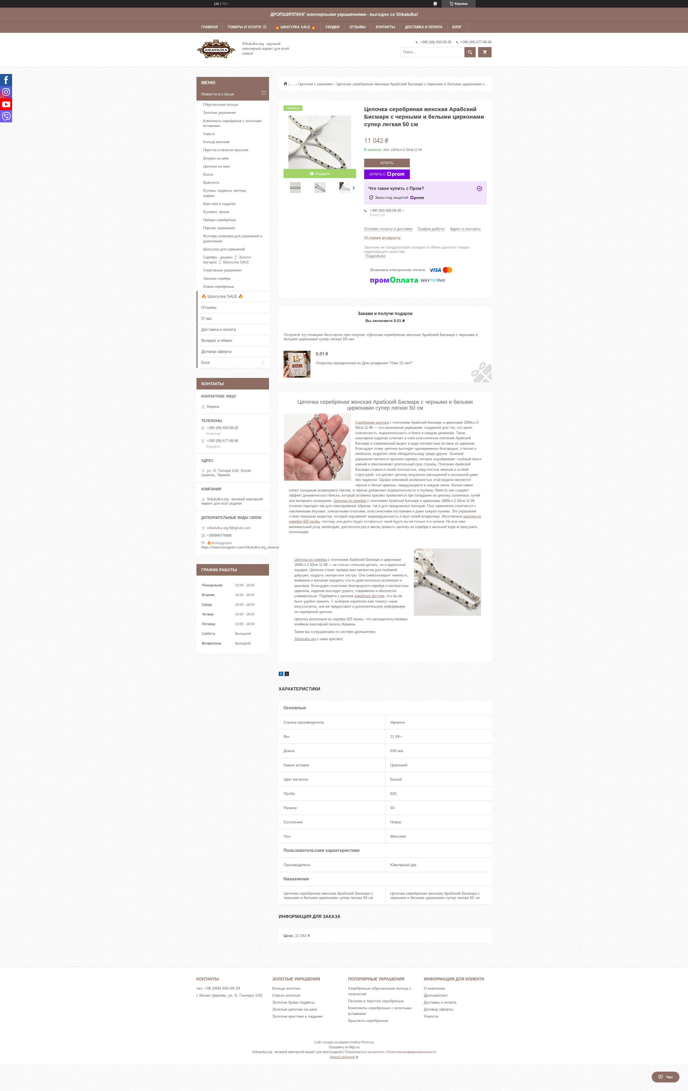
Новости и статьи (217, 94)
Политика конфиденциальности (411, 1052)
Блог (457, 27)
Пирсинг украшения (219, 228)
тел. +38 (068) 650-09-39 (218, 988)
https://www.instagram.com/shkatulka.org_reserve (240, 547)
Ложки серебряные (218, 287)
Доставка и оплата (423, 27)
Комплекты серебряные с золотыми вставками (232, 123)
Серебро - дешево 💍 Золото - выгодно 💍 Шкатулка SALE (228, 259)
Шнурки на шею (216, 158)
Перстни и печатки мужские (225, 150)
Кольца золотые (286, 988)
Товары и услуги (244, 27)
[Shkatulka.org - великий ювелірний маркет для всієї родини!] (216, 48)
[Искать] (470, 52)
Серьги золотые (286, 995)
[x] (287, 674)
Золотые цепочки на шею (294, 1009)
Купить (387, 163)
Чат (669, 1077)
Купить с (378, 174)
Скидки (332, 27)
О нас (206, 318)
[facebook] (281, 674)
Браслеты (211, 182)
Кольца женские (216, 142)
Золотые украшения (219, 113)
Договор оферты (216, 351)
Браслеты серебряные (368, 1020)
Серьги (208, 134)
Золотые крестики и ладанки (297, 1016)
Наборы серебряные (219, 220)
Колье (208, 174)
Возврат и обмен (216, 340)
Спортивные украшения (222, 270)
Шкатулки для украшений (224, 249)
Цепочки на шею (216, 166)
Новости (431, 1016)
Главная (209, 27)
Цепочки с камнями (315, 84)
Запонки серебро (217, 279)
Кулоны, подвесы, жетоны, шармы (225, 193)
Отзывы (357, 27)
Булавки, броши (216, 212)
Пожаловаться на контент (365, 1052)
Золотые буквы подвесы (293, 1002)
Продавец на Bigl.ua (344, 1047)
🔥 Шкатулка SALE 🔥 (295, 27)
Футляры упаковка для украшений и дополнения (232, 238)
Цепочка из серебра (350, 501)
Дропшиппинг (436, 995)
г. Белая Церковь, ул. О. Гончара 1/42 (229, 995)
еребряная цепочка (373, 422)
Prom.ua (367, 1042)
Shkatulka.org (305, 639)
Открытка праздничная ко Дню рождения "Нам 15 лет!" (364, 363)
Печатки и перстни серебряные (376, 1001)
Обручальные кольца (220, 104)
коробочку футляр (369, 596)
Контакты (385, 27)
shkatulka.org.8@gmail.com (228, 528)
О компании (434, 988)
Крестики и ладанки (219, 204)
